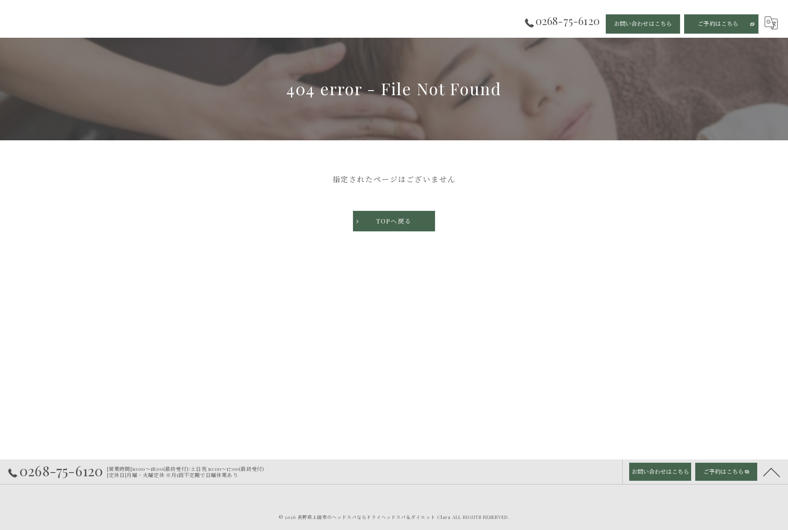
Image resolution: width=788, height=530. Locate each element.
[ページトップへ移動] (771, 472)
